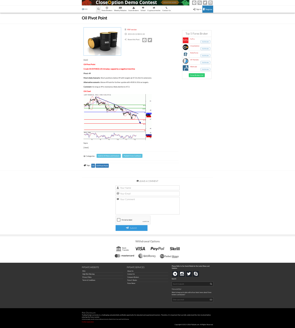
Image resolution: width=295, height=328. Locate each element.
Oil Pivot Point (102, 165)
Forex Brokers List (196, 75)
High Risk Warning (88, 274)
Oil (93, 165)
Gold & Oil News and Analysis (108, 156)
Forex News (131, 283)
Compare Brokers (133, 277)
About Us (130, 271)
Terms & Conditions (88, 280)
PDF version (132, 29)
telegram (177, 273)
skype (198, 273)
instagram (184, 273)
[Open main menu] (98, 9)
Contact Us (131, 274)
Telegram (146, 40)
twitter (206, 2)
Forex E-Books (132, 280)
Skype (201, 2)
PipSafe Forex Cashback (132, 156)
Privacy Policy (87, 277)
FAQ (83, 271)
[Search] (211, 284)
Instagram (212, 2)
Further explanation (88, 322)
